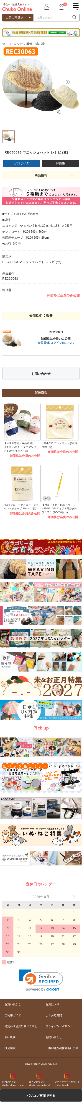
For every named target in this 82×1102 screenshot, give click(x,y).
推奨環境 (10, 1048)
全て (5, 44)
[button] (41, 980)
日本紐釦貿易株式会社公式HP (62, 1050)
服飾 (29, 44)
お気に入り (52, 1004)
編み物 (40, 44)
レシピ (18, 44)
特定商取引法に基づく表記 (21, 1026)
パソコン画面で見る (41, 1095)
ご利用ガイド (13, 1015)
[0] (61, 7)
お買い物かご (13, 1004)
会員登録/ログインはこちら (56, 342)
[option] (41, 85)
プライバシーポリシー (59, 1026)
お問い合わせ (41, 373)
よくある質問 (54, 1015)
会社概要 (10, 1037)
